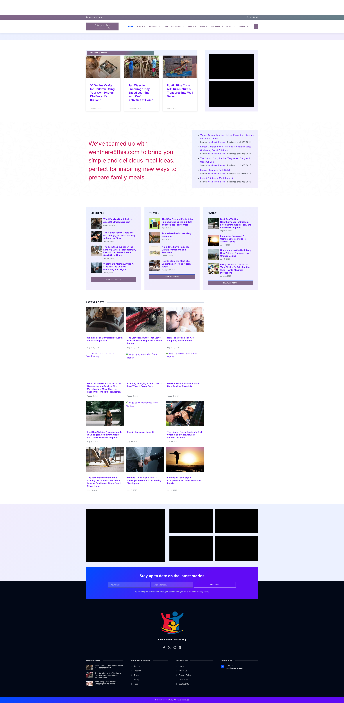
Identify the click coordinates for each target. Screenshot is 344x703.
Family (191, 26)
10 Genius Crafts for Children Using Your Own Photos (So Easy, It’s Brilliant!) (102, 93)
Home (130, 26)
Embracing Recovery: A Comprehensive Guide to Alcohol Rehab (233, 239)
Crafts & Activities (173, 26)
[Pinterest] (257, 17)
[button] (256, 26)
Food (202, 26)
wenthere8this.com (216, 142)
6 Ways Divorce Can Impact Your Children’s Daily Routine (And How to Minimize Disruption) (235, 268)
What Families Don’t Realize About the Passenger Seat (117, 220)
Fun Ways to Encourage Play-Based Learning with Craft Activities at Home (140, 93)
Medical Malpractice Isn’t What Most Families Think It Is (183, 385)
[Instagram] (254, 17)
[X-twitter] (250, 17)
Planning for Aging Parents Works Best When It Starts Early (144, 385)
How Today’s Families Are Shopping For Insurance (180, 339)
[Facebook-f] (247, 17)
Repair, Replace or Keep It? (140, 432)
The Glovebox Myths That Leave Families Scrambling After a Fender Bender (144, 340)
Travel (242, 26)
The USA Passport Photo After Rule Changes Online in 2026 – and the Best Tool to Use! (177, 222)
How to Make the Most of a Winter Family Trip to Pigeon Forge (176, 264)
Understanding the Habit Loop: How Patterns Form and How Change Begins (236, 253)
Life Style (215, 26)
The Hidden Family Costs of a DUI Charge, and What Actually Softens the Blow (119, 235)
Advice (140, 26)
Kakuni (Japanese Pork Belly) (215, 170)
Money (229, 26)
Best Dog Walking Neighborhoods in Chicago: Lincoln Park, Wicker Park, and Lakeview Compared (235, 223)
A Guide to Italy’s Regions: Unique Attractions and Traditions (175, 250)
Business (153, 26)
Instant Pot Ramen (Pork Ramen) (216, 178)
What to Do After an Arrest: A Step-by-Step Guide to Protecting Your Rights (118, 266)
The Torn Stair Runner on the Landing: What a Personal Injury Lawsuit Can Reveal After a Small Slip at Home (119, 251)
